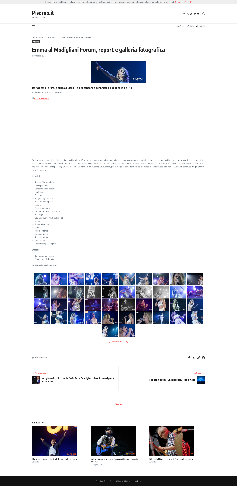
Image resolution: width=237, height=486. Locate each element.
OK (190, 2)
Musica (41, 37)
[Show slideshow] (118, 342)
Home (34, 37)
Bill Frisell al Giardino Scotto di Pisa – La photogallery (171, 459)
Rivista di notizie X (134, 481)
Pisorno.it (43, 12)
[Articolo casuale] (197, 26)
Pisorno (118, 404)
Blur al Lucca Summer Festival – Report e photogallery (54, 459)
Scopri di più (180, 2)
